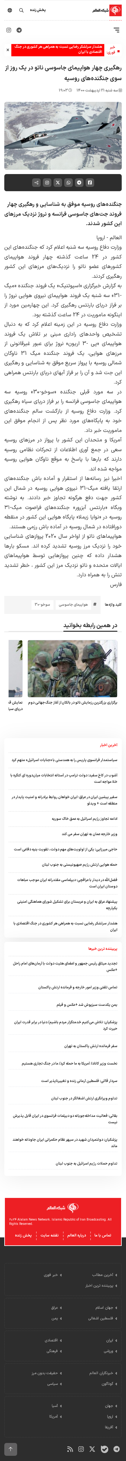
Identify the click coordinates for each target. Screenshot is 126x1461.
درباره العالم (76, 1235)
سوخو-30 (42, 605)
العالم (115, 238)
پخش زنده (23, 1235)
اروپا (100, 238)
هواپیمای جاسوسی (73, 605)
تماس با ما (102, 1235)
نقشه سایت (49, 1235)
